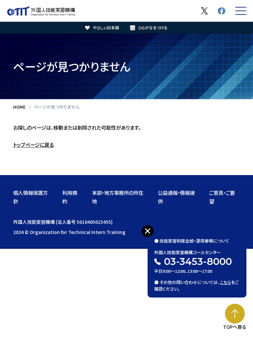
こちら (225, 282)
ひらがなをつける (153, 27)
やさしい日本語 (106, 27)
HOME (19, 107)
